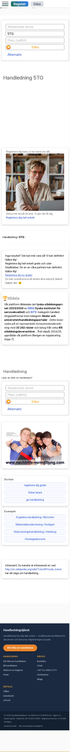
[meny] (5, 3)
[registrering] (35, 209)
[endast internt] (1, 611)
